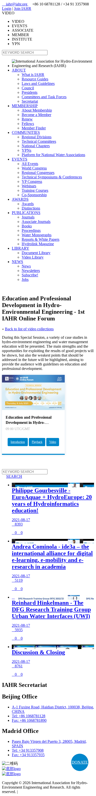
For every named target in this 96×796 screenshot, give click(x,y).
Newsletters (31, 270)
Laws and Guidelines (38, 83)
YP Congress (32, 181)
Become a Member (36, 115)
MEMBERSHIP (25, 106)
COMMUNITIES (26, 132)
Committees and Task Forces (44, 97)
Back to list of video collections (29, 329)
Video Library (33, 257)
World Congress (34, 168)
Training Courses (35, 190)
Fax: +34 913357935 (28, 755)
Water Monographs (36, 235)
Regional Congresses (38, 172)
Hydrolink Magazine (38, 244)
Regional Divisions (36, 137)
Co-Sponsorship (34, 195)
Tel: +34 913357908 (28, 750)
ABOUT (19, 70)
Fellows (28, 123)
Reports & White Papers (40, 239)
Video (52, 442)
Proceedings (31, 230)
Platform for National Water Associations (53, 155)
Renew (27, 119)
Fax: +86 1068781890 (29, 720)
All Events (30, 164)
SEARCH (12, 476)
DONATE (80, 762)
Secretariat (30, 101)
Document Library (36, 253)
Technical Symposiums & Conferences (52, 177)
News (26, 266)
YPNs (26, 150)
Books (27, 226)
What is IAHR (33, 74)
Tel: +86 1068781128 (28, 716)
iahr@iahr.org (15, 4)
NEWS (17, 262)
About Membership (37, 110)
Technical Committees (39, 141)
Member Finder (34, 128)
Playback (37, 442)
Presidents (29, 92)
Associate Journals (36, 221)
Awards (28, 204)
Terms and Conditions (36, 792)
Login (6, 8)
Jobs (25, 279)
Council (28, 88)
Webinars (29, 186)
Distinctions (31, 208)
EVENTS (19, 159)
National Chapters (36, 146)
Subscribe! (30, 275)
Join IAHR (22, 8)
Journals (28, 217)
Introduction (18, 442)
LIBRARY (20, 248)
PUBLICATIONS (26, 213)
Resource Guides (35, 79)
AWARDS (20, 199)
